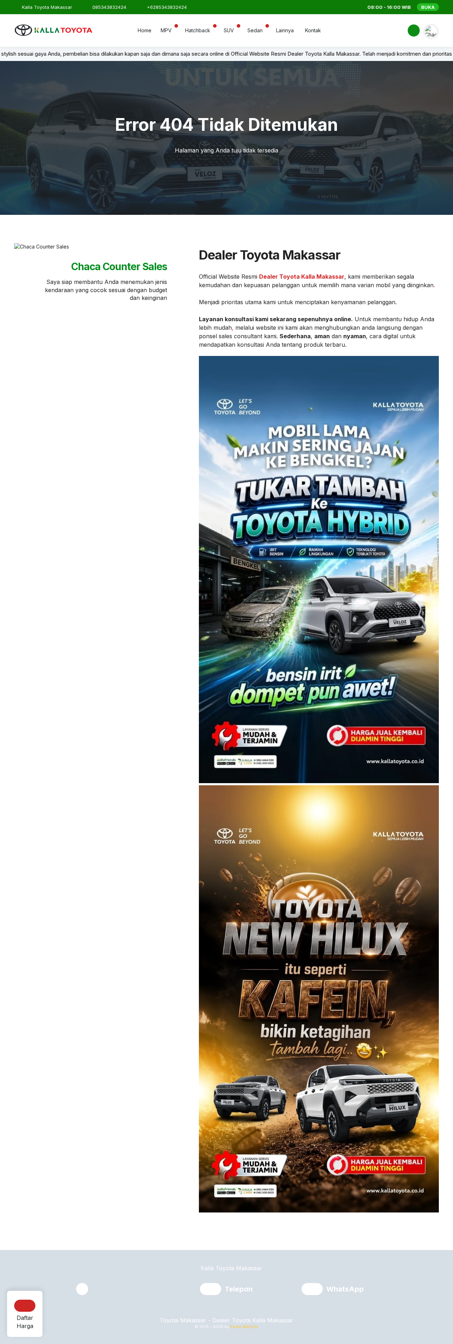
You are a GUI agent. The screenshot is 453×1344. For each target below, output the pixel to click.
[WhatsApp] (314, 1290)
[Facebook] (413, 31)
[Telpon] (212, 1290)
